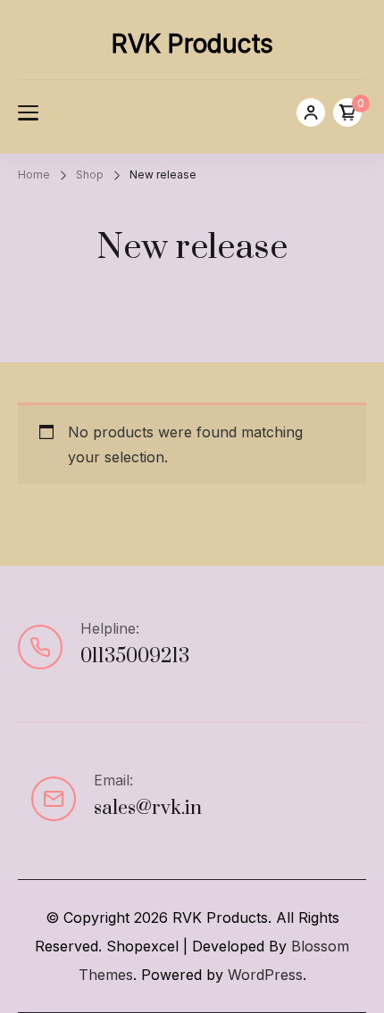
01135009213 (134, 656)
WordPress (265, 975)
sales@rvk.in (148, 808)
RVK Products (192, 44)
